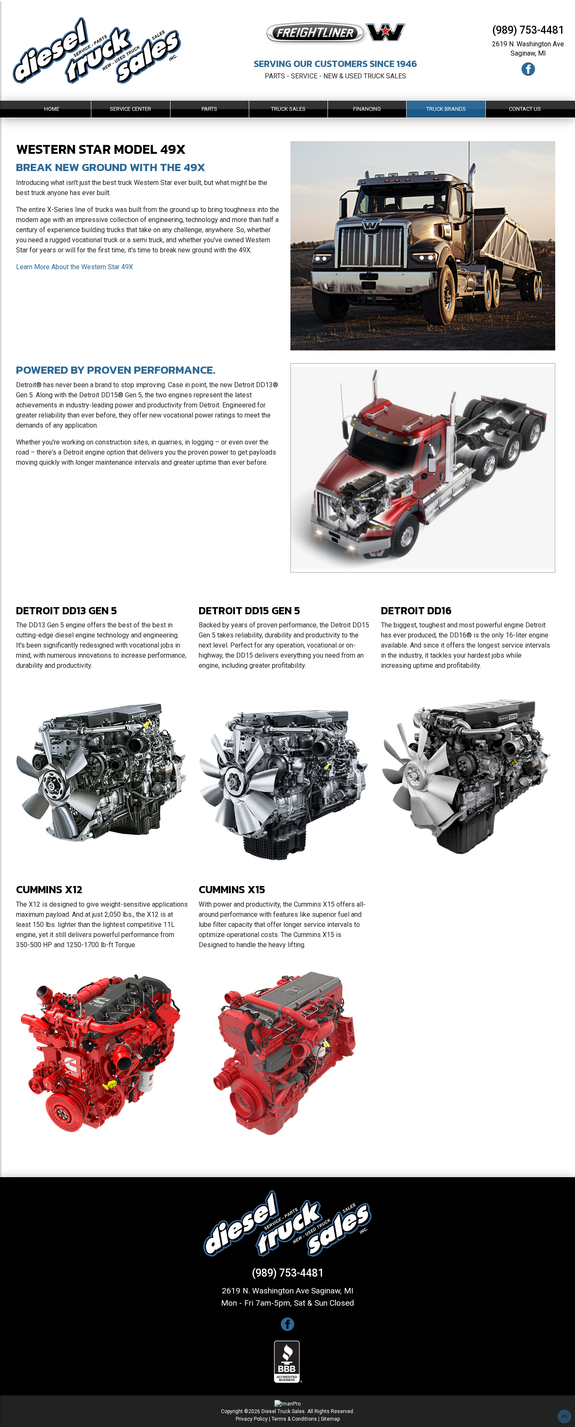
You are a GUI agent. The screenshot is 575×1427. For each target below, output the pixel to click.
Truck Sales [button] (288, 109)
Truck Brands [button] (446, 109)
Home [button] (51, 109)
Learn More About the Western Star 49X (74, 267)
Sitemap (330, 1419)
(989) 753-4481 (528, 30)
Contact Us (525, 109)
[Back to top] (564, 1416)
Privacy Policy (252, 1419)
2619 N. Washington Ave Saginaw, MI (287, 1291)
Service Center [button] (130, 109)
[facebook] (528, 68)
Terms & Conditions (294, 1419)
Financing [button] (367, 109)
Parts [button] (209, 109)
